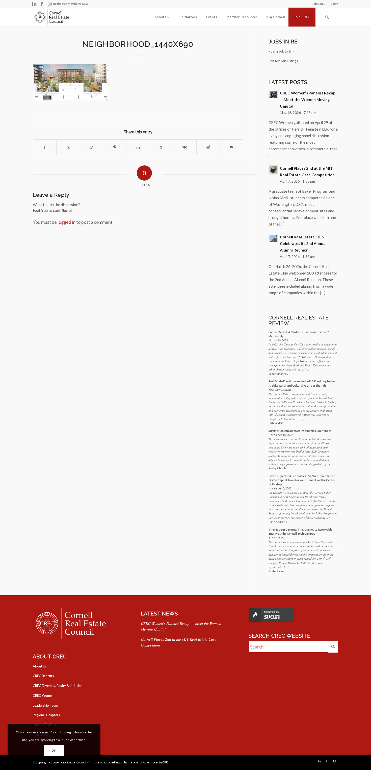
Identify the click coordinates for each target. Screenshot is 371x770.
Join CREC (319, 3)
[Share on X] (68, 147)
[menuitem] (319, 4)
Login (334, 3)
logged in (66, 222)
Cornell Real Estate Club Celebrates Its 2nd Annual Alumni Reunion (303, 243)
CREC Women (43, 695)
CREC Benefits (43, 676)
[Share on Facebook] (44, 147)
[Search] (326, 17)
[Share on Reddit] (208, 147)
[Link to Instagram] (49, 4)
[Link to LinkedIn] (34, 4)
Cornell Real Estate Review (299, 320)
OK (53, 750)
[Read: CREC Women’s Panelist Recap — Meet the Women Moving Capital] (273, 94)
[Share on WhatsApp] (91, 147)
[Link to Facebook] (41, 4)
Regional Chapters (46, 715)
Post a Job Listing (281, 51)
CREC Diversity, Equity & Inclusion (58, 686)
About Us (40, 666)
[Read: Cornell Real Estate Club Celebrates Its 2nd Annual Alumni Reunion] (273, 238)
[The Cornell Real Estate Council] (51, 17)
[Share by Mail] (231, 147)
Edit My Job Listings (283, 61)
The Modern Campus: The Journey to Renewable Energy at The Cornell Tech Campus (300, 531)
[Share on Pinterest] (114, 147)
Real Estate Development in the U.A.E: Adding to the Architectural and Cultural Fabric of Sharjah (302, 383)
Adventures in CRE (155, 762)
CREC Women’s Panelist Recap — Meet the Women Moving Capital (307, 99)
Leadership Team (45, 705)
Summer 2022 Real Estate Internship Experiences (300, 430)
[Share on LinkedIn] (137, 147)
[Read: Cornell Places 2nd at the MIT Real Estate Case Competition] (273, 170)
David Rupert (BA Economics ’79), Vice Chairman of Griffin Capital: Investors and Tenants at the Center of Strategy (302, 480)
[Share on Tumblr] (161, 147)
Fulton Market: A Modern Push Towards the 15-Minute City (299, 334)
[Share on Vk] (184, 147)
